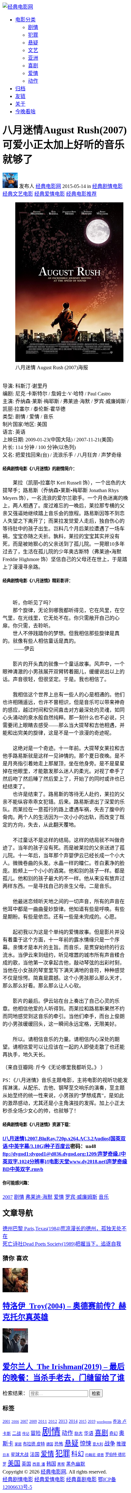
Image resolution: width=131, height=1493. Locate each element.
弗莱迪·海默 (38, 1197)
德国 (49, 1444)
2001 (6, 1421)
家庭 (18, 1444)
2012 (52, 1421)
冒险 (36, 1433)
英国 (26, 1464)
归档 (20, 88)
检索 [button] (96, 1393)
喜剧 (33, 65)
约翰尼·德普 (94, 1455)
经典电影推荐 (81, 194)
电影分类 (25, 19)
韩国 (51, 1464)
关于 (20, 104)
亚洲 (33, 58)
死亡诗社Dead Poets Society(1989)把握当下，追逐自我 (62, 1244)
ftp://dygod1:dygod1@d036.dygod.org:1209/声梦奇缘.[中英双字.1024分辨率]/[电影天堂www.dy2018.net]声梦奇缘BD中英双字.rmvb (65, 1161)
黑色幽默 (75, 1464)
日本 (6, 1455)
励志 (78, 1433)
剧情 (33, 27)
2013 (63, 1421)
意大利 (98, 1444)
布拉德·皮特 (34, 1444)
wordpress (104, 1421)
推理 (121, 1443)
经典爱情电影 (49, 194)
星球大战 (20, 1454)
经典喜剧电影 (81, 1479)
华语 (88, 1433)
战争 (109, 1443)
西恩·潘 (38, 1464)
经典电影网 (48, 186)
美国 (14, 1463)
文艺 (33, 50)
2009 (33, 1421)
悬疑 (33, 42)
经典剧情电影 (107, 186)
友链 (20, 96)
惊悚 (85, 1443)
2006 (15, 1421)
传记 (25, 1434)
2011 (42, 1421)
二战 (16, 1433)
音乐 (104, 1197)
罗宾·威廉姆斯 (81, 1197)
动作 (33, 81)
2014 (73, 1421)
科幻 (77, 1453)
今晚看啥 (25, 111)
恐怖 (58, 1444)
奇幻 (113, 1433)
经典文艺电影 (18, 194)
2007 (8, 1197)
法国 (34, 1454)
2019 (91, 1421)
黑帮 (61, 1464)
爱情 (33, 73)
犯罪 (33, 35)
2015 (82, 1421)
